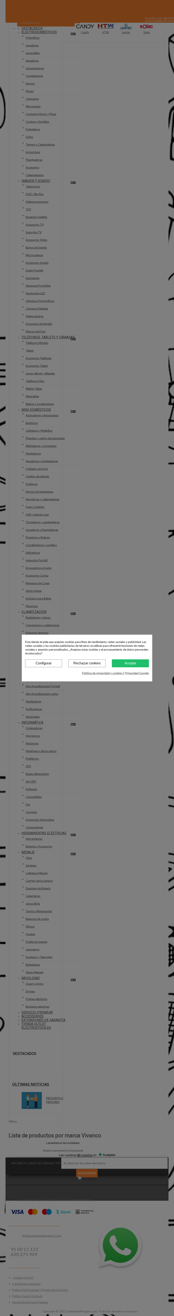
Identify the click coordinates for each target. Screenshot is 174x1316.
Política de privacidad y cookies (102, 673)
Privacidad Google (137, 673)
